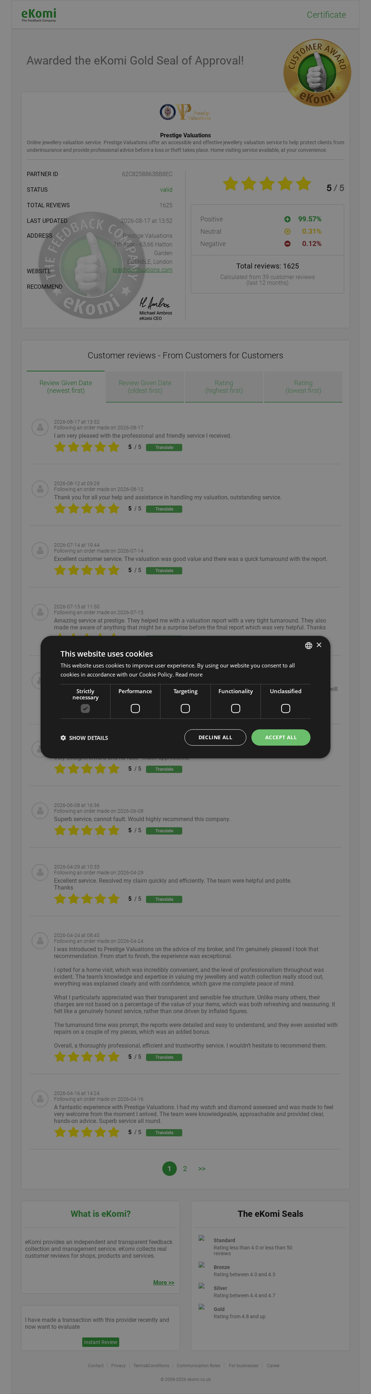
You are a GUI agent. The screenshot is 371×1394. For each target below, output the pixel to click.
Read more (189, 674)
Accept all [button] (281, 737)
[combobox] (308, 645)
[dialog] (185, 697)
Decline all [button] (215, 737)
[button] (84, 737)
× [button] (318, 645)
